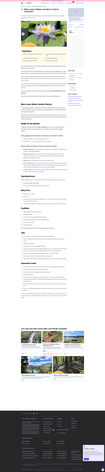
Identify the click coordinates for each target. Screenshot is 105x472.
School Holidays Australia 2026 (28, 451)
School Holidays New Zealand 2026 (28, 453)
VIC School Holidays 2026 (61, 455)
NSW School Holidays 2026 (48, 453)
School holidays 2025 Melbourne (76, 105)
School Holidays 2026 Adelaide (77, 459)
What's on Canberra (60, 443)
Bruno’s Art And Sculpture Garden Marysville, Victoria (51, 344)
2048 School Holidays (47, 430)
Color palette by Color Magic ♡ (78, 469)
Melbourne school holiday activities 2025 (76, 101)
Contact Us (59, 421)
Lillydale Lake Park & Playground (72, 344)
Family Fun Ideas (46, 426)
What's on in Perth (25, 443)
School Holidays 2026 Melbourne (75, 452)
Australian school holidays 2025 (76, 96)
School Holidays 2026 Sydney (76, 454)
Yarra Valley (28, 6)
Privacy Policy (74, 421)
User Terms (73, 425)
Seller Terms (73, 423)
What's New (59, 426)
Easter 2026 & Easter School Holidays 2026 (30, 455)
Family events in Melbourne (75, 103)
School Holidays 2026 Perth (76, 457)
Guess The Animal (46, 432)
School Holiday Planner (47, 428)
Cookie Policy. (87, 456)
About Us (59, 424)
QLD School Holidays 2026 (48, 457)
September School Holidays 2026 (28, 457)
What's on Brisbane (47, 443)
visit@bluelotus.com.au (79, 26)
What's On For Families (47, 424)
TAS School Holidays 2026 (62, 453)
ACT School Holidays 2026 (47, 451)
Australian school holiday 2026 (56, 0)
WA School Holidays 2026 (61, 457)
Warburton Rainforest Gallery (61, 375)
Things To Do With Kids (45, 3)
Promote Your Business (61, 432)
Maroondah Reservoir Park (28, 375)
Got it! (86, 459)
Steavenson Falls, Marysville (28, 344)
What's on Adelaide (60, 441)
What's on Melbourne (26, 441)
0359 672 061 (81, 24)
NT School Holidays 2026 (47, 455)
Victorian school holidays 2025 (75, 98)
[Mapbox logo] (71, 15)
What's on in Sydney (47, 441)
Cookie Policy (73, 427)
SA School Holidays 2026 (61, 451)
